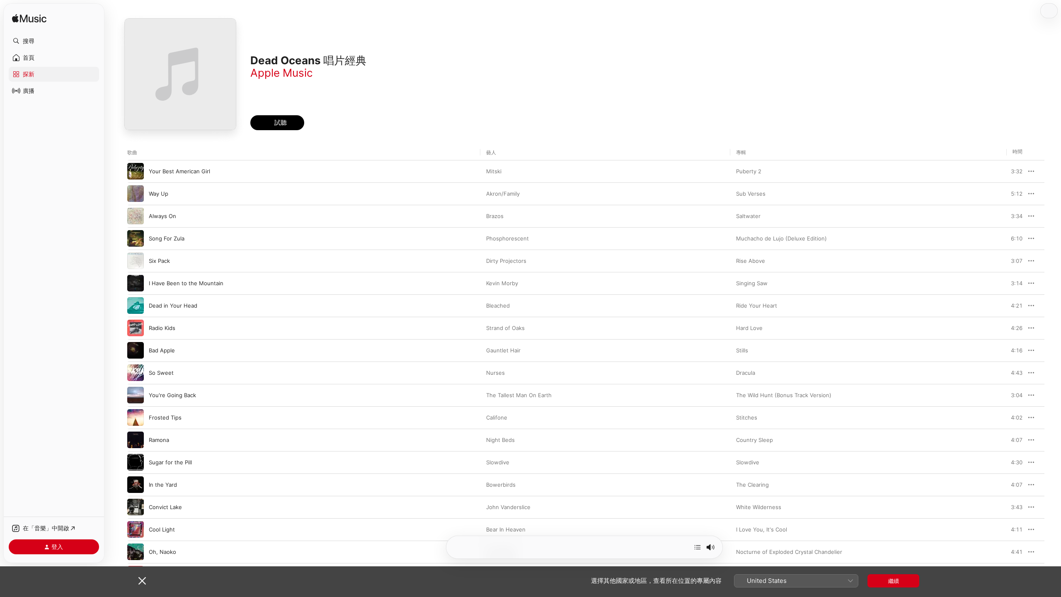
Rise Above (750, 260)
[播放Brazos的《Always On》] (135, 216)
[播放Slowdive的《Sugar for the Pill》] (135, 462)
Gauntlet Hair (503, 350)
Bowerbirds (501, 484)
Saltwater (748, 216)
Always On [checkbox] (162, 216)
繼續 (893, 581)
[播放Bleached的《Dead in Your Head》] (135, 305)
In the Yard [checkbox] (163, 484)
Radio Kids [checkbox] (162, 328)
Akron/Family (503, 193)
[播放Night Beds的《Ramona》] (135, 440)
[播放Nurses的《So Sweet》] (135, 372)
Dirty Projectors (506, 260)
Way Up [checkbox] (158, 193)
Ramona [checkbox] (159, 440)
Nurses (495, 372)
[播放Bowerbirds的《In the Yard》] (135, 484)
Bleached (498, 305)
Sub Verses (750, 193)
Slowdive (497, 462)
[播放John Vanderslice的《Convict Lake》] (135, 507)
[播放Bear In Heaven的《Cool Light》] (135, 529)
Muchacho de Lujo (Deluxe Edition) (781, 238)
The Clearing (752, 484)
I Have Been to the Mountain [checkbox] (186, 283)
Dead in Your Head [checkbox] (173, 305)
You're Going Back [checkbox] (172, 395)
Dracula (745, 372)
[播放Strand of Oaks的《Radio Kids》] (135, 328)
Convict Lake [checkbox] (165, 507)
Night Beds (500, 440)
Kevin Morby (502, 283)
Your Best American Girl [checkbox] (179, 171)
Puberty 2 (748, 171)
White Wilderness (758, 507)
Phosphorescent (507, 238)
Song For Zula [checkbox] (166, 238)
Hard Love (749, 328)
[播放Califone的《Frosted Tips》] (135, 417)
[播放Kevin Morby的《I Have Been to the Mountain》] (135, 283)
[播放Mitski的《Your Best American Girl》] (135, 171)
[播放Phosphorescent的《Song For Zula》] (135, 238)
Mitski (493, 171)
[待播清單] (697, 547)
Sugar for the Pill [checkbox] (170, 462)
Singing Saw (752, 283)
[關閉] (142, 581)
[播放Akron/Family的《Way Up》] (135, 193)
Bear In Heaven (506, 529)
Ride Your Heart (756, 305)
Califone (496, 417)
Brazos (495, 216)
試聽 (1018, 171)
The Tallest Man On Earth (519, 395)
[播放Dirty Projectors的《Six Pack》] (135, 260)
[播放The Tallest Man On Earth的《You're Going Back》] (135, 395)
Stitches (746, 417)
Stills (742, 350)
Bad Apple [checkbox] (162, 350)
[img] (29, 19)
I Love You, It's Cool (761, 529)
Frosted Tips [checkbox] (165, 417)
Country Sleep (754, 440)
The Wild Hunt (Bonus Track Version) (783, 395)
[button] (54, 41)
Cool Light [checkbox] (162, 529)
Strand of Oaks (505, 328)
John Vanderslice (508, 507)
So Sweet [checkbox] (161, 372)
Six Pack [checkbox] (159, 260)
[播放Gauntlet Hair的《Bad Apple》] (135, 350)
